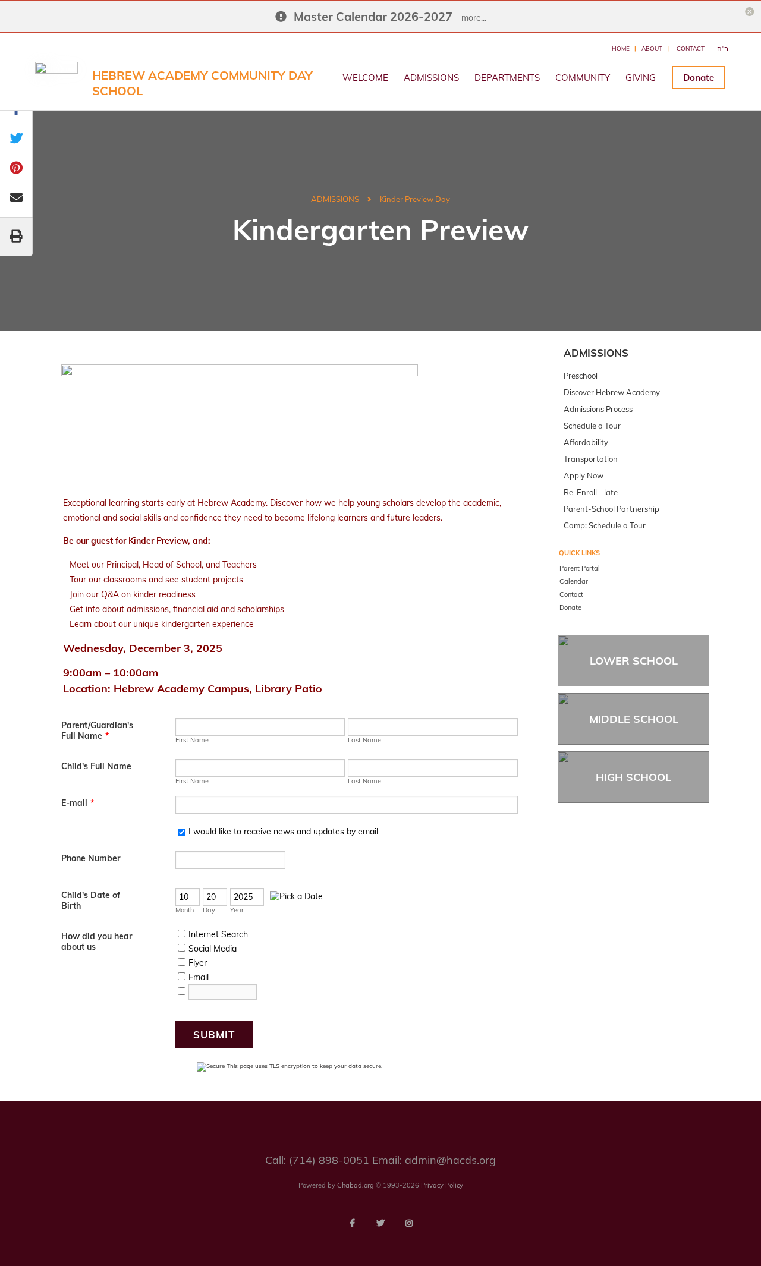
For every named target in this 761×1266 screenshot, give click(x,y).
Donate (698, 77)
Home (621, 48)
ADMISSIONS (431, 77)
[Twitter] (380, 1223)
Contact (691, 48)
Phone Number (90, 858)
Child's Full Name (96, 766)
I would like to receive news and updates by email (283, 831)
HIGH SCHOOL (633, 777)
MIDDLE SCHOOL (633, 719)
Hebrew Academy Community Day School (202, 83)
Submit (214, 1034)
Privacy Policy (442, 1185)
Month (184, 910)
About (651, 48)
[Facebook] (352, 1223)
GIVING (640, 77)
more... (473, 17)
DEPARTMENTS (507, 77)
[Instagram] (409, 1223)
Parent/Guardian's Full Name (97, 730)
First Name (192, 740)
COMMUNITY (582, 77)
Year (237, 910)
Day (209, 910)
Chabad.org (355, 1185)
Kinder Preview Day (415, 199)
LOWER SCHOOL (634, 660)
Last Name (364, 740)
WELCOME (365, 77)
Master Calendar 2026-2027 (373, 16)
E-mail (77, 803)
